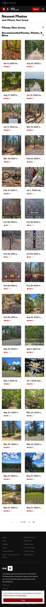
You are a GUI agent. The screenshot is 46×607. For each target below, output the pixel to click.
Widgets (5, 544)
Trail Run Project (29, 548)
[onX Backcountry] (9, 3)
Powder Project (29, 551)
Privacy (34, 604)
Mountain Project (29, 537)
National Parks (29, 555)
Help (4, 541)
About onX (6, 585)
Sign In (36, 9)
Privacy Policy (22, 595)
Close (23, 600)
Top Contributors (8, 551)
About (4, 537)
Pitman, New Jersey (13, 27)
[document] (23, 597)
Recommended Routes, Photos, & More (22, 33)
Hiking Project (28, 544)
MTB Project (28, 541)
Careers (5, 588)
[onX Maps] (7, 570)
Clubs (4, 548)
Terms (28, 604)
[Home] (12, 9)
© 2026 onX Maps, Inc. (17, 604)
